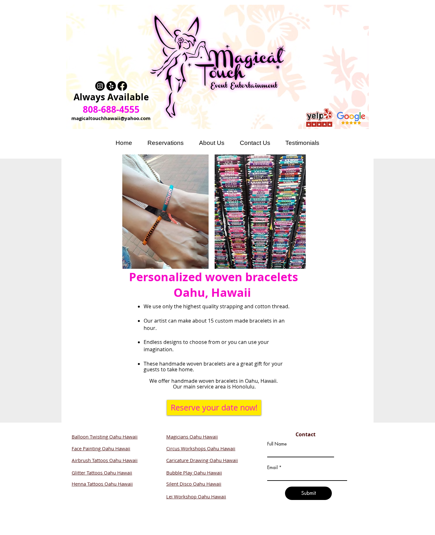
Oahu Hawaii (118, 484)
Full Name (277, 444)
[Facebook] (122, 86)
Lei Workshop (182, 496)
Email (272, 467)
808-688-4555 (111, 109)
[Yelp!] (111, 86)
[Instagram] (100, 86)
